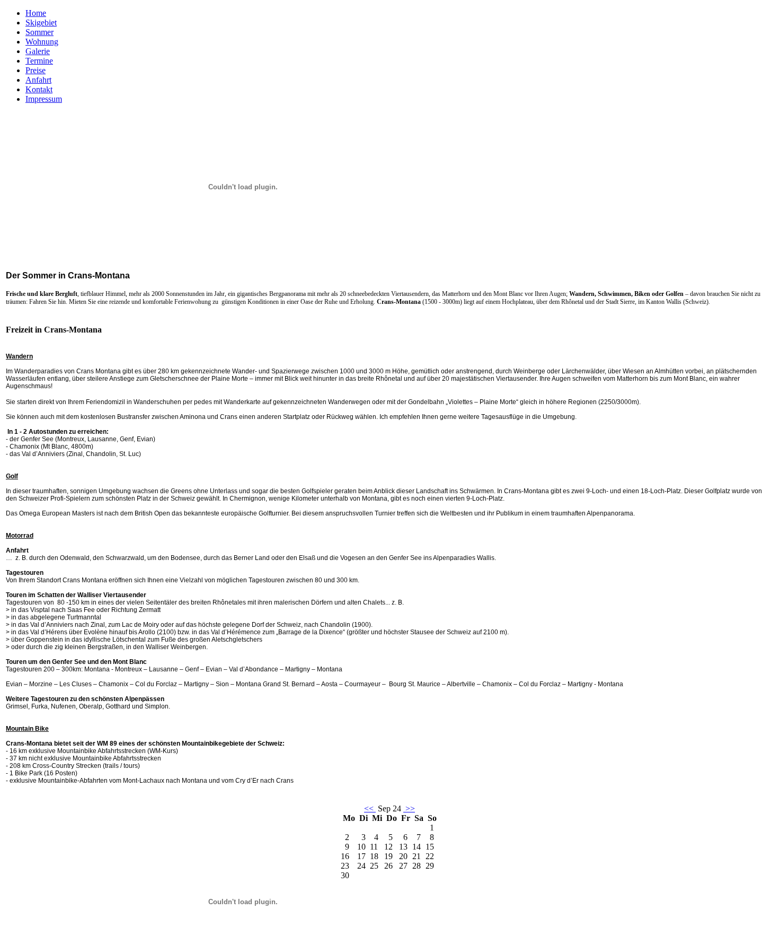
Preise (35, 70)
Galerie (37, 51)
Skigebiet (41, 22)
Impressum (43, 98)
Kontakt (38, 89)
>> (409, 808)
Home (35, 13)
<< (370, 808)
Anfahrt (38, 79)
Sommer (39, 32)
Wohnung (41, 41)
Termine (39, 60)
